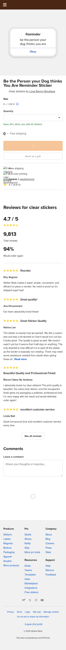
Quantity (8, 111)
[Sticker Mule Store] (24, 600)
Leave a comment (13, 456)
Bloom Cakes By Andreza (17, 379)
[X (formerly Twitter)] (30, 600)
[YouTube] (42, 600)
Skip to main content (2, 2)
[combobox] (33, 117)
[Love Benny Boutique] (5, 92)
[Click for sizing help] (17, 104)
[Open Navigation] (4, 5)
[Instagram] (36, 600)
